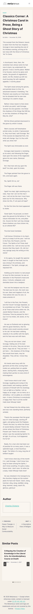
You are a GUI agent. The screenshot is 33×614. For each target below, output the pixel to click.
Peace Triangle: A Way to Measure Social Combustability (8, 526)
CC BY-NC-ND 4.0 (18, 601)
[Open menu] (29, 3)
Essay (5, 12)
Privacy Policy (20, 609)
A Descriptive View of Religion (25, 524)
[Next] (28, 564)
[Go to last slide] (5, 564)
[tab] (14, 582)
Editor (6, 37)
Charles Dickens (12, 506)
